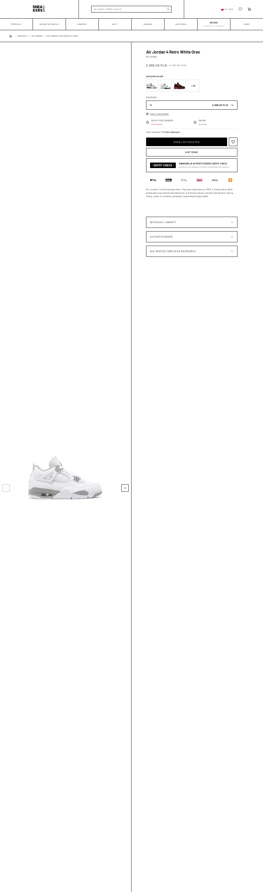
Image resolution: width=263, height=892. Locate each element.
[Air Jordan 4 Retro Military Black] (152, 86)
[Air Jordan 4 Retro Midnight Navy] (166, 86)
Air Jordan (37, 36)
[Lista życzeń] (240, 9)
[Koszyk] (249, 9)
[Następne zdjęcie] (125, 488)
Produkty (23, 36)
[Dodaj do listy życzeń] (233, 142)
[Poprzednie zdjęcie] (6, 488)
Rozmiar (151, 97)
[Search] (168, 9)
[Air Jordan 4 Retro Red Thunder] (179, 86)
